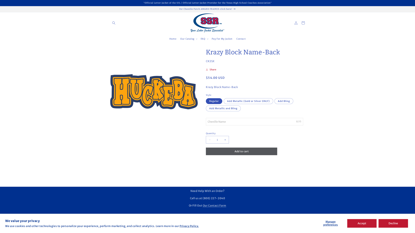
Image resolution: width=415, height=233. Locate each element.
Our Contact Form (214, 205)
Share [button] (213, 69)
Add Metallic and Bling (223, 108)
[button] (113, 23)
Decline (393, 223)
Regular (214, 101)
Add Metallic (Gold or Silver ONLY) (248, 101)
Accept (362, 223)
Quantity (210, 133)
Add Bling (284, 101)
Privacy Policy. (189, 226)
